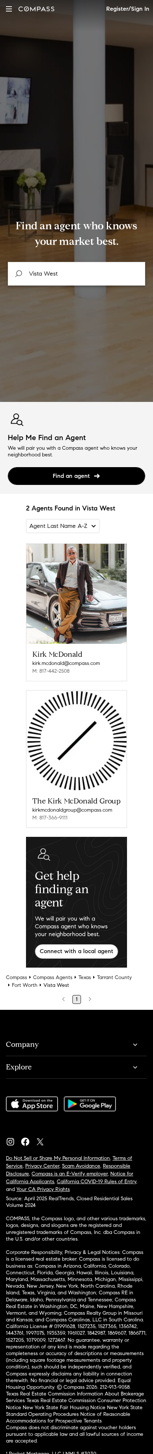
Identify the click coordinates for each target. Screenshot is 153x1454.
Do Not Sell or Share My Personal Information (58, 1158)
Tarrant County (114, 977)
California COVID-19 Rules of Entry (96, 1181)
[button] (9, 8)
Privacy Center (42, 1166)
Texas (84, 977)
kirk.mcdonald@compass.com (66, 663)
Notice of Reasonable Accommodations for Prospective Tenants (68, 1417)
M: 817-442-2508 (50, 671)
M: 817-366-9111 (50, 818)
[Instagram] (13, 1139)
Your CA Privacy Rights (43, 1189)
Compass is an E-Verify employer (70, 1174)
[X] (43, 1139)
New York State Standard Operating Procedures (74, 1410)
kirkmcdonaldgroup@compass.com (72, 810)
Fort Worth (25, 985)
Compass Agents (52, 977)
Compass (16, 977)
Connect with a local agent (76, 951)
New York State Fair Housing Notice (64, 1407)
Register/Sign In (127, 8)
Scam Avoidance (81, 1166)
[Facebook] (28, 1139)
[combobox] (77, 274)
